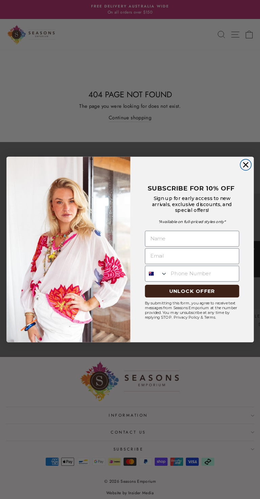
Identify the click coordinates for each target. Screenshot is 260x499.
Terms (209, 317)
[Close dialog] (245, 164)
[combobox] (156, 273)
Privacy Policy (186, 317)
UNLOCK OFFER (192, 291)
